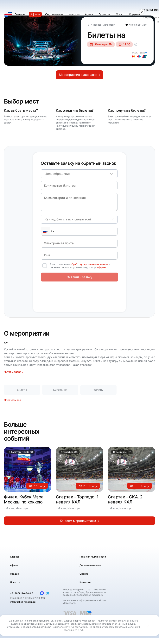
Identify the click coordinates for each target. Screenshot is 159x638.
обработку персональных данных (89, 264)
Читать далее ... (14, 371)
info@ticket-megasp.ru (22, 601)
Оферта (84, 573)
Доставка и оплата (90, 565)
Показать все (12, 400)
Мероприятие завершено (79, 75)
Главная (15, 556)
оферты (101, 267)
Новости (15, 582)
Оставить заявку (79, 277)
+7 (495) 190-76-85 (22, 593)
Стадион (15, 573)
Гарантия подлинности (93, 556)
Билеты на (60, 390)
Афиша (14, 565)
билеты (22, 390)
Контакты (85, 582)
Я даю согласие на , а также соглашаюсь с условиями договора (79, 266)
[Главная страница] (8, 14)
